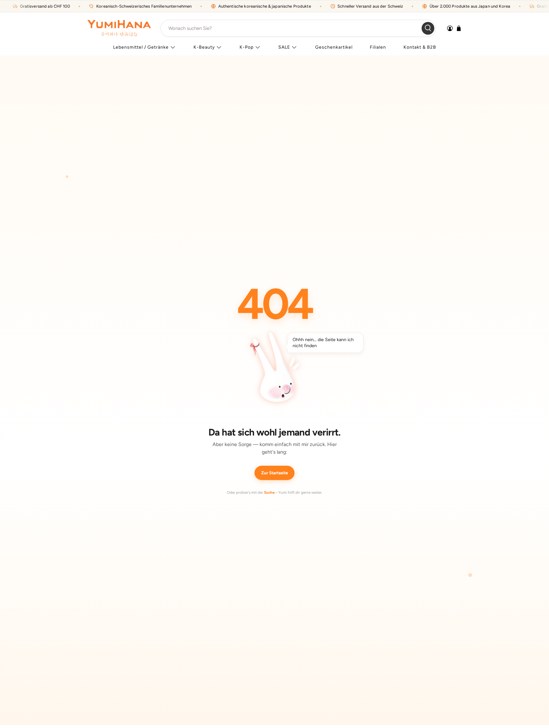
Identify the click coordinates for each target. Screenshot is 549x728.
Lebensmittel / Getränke (141, 47)
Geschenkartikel (334, 47)
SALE (284, 47)
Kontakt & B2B (419, 47)
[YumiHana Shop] (119, 28)
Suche (269, 492)
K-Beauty (204, 47)
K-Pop (247, 47)
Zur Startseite (274, 472)
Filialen (378, 47)
